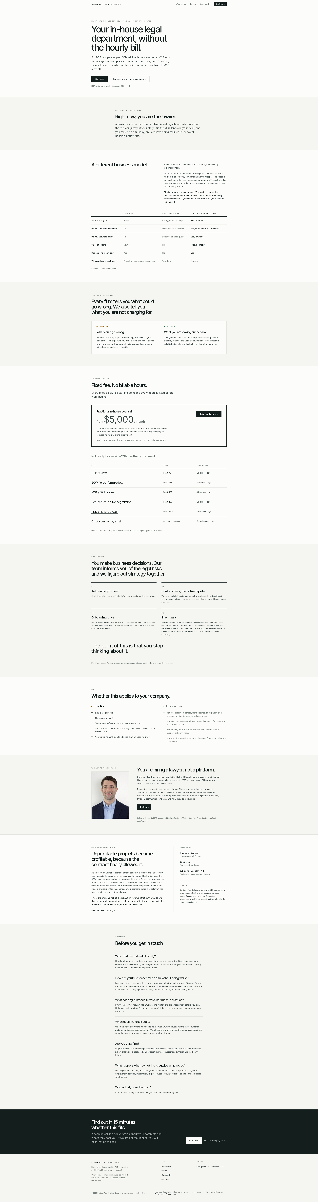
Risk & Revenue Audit (104, 511)
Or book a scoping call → (215, 1140)
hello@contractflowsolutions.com (210, 1166)
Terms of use (171, 1194)
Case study (205, 4)
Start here (220, 4)
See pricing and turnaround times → (129, 79)
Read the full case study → (103, 910)
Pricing (193, 4)
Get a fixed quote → (208, 414)
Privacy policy (160, 1194)
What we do (181, 4)
